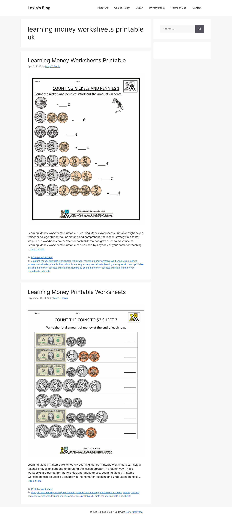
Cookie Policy (122, 7)
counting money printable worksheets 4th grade (56, 261)
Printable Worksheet (42, 257)
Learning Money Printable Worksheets (77, 292)
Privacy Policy (157, 7)
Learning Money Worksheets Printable (77, 60)
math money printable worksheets (113, 496)
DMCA (139, 7)
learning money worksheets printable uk (49, 267)
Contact (197, 7)
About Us (103, 7)
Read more (38, 249)
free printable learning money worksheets (81, 264)
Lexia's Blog (39, 8)
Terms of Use (178, 7)
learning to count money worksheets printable (95, 267)
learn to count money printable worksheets (99, 492)
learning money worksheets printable (123, 264)
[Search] (199, 29)
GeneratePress (134, 511)
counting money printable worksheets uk (105, 261)
